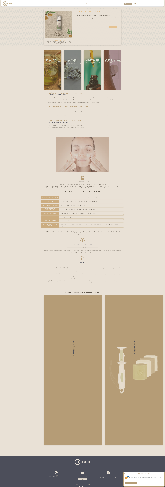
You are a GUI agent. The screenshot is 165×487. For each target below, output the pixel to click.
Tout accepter (131, 483)
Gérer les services (127, 480)
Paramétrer (157, 483)
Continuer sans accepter (144, 483)
